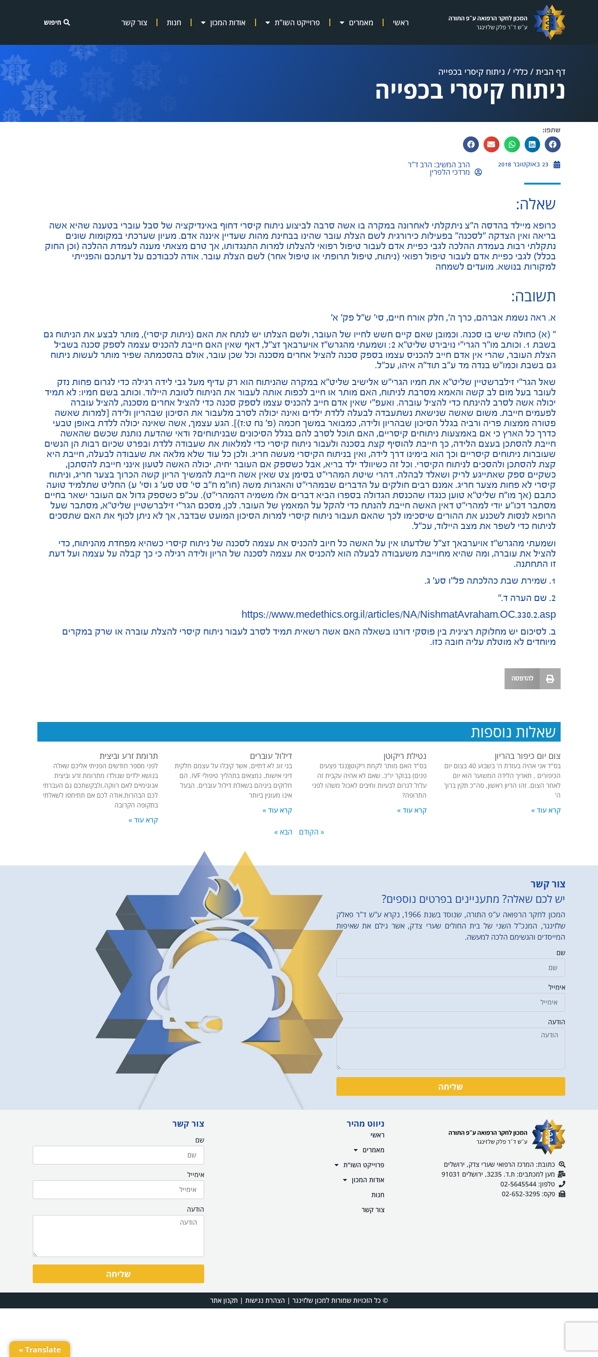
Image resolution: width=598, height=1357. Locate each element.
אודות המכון (228, 22)
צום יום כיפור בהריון (528, 755)
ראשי (401, 22)
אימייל (556, 988)
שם (560, 953)
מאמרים (361, 22)
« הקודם (311, 832)
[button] (553, 144)
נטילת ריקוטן (405, 755)
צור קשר (134, 22)
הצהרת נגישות (265, 1300)
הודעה (556, 1022)
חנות (174, 22)
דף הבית (550, 71)
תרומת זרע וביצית (129, 755)
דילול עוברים (271, 755)
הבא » (283, 832)
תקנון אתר (224, 1300)
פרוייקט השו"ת (297, 22)
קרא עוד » (546, 809)
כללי (520, 71)
